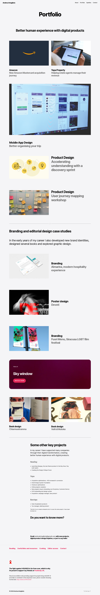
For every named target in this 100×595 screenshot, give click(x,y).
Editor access (53, 548)
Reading (12, 548)
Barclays (33, 500)
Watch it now (19, 380)
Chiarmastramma (17, 429)
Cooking (42, 548)
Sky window (22, 374)
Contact (95, 2)
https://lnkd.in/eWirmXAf (24, 579)
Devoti (55, 304)
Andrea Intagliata (9, 3)
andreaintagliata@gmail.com (44, 536)
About (76, 2)
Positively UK (39, 571)
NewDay (33, 462)
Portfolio (82, 2)
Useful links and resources (27, 548)
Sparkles (88, 2)
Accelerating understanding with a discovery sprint (67, 166)
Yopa (32, 476)
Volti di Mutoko (58, 429)
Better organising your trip (25, 146)
